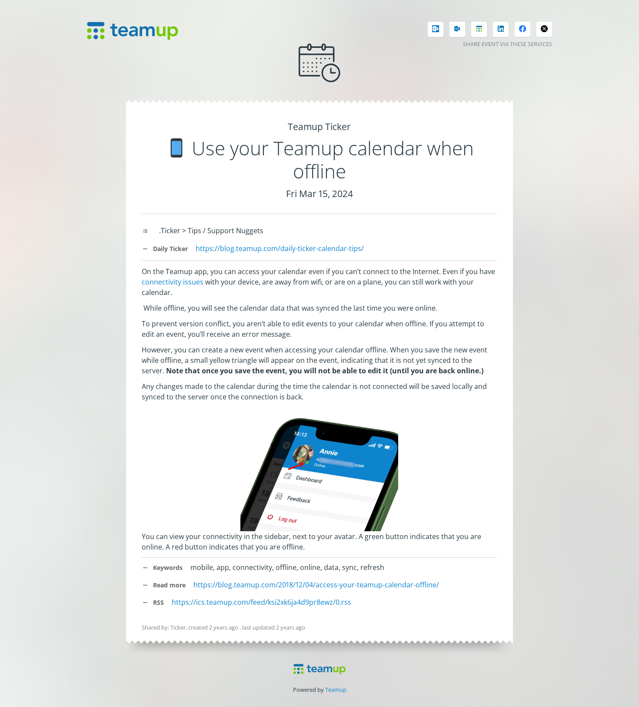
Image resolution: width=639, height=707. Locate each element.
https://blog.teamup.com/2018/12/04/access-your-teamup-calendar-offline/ (316, 585)
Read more (168, 585)
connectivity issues (172, 282)
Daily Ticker (169, 249)
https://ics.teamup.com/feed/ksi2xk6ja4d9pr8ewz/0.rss (261, 602)
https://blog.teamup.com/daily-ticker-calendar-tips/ (280, 248)
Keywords (167, 567)
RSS (157, 602)
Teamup (335, 690)
